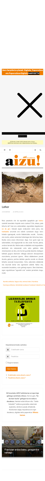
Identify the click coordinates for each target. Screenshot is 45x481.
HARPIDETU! (33, 73)
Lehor (5, 207)
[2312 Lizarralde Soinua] (22, 311)
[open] (4, 150)
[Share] (35, 150)
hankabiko (5, 232)
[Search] (40, 150)
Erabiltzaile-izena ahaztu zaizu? (19, 375)
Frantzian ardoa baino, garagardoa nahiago (21, 451)
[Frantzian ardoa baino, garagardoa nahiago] (22, 441)
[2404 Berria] (22, 142)
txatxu (41, 220)
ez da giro (6, 229)
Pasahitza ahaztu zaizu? (17, 378)
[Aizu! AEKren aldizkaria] (22, 160)
